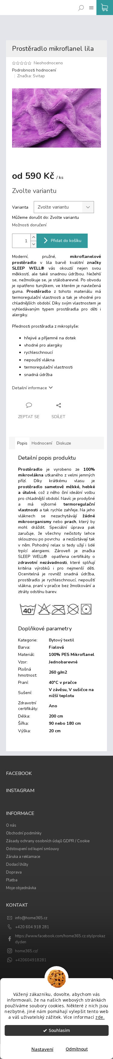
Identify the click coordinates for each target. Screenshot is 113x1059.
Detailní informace (29, 388)
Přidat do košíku (66, 240)
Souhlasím (59, 1030)
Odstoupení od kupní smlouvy (32, 849)
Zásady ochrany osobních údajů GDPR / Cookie (47, 841)
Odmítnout (77, 1049)
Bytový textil (61, 640)
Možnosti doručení (29, 225)
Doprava (14, 872)
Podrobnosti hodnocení (34, 70)
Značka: (31, 76)
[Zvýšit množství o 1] (33, 237)
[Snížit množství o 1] (33, 244)
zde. (100, 1017)
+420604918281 (30, 960)
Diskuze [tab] (63, 443)
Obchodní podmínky (24, 833)
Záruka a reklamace (23, 856)
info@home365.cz (31, 918)
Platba (11, 880)
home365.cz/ (26, 951)
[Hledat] (80, 3)
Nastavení (42, 1049)
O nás (11, 825)
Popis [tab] (22, 443)
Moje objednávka (21, 888)
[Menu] (90, 3)
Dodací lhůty (17, 864)
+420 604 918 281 (32, 927)
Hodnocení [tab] (42, 443)
